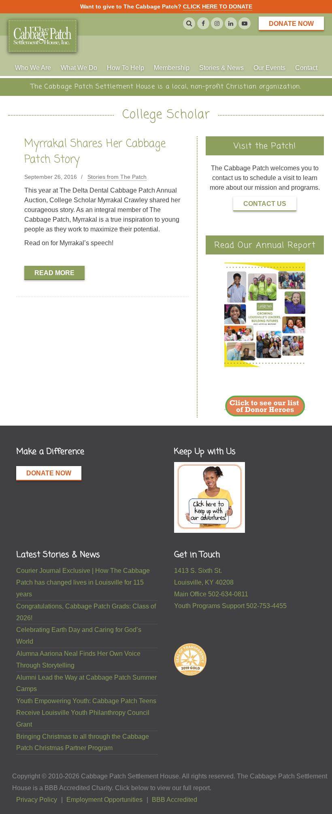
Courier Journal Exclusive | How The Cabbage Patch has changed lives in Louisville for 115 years (83, 582)
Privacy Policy (36, 799)
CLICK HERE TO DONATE (217, 6)
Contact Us (264, 203)
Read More (54, 272)
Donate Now (291, 23)
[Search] (189, 23)
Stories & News (221, 67)
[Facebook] (203, 23)
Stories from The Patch (117, 177)
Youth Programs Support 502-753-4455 (230, 605)
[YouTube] (244, 23)
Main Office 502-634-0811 (211, 594)
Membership (171, 67)
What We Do (79, 67)
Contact (306, 67)
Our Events (269, 67)
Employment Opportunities (104, 799)
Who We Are (33, 67)
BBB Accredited (174, 799)
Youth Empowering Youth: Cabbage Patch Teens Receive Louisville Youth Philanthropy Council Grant (86, 712)
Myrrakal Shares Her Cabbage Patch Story (95, 152)
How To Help (125, 67)
